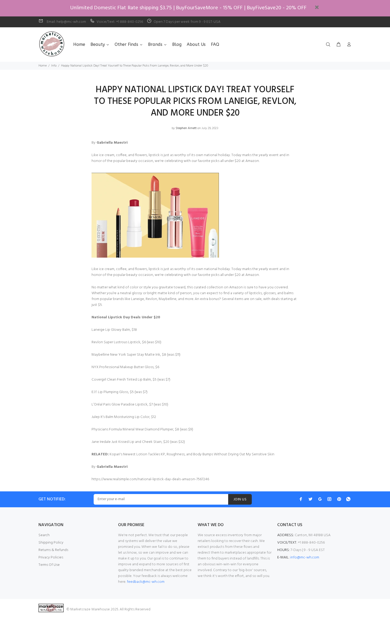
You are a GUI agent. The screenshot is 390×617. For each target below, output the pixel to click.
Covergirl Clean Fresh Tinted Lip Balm (121, 380)
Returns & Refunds (53, 550)
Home (42, 65)
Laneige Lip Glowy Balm (111, 330)
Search (44, 535)
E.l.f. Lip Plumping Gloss (110, 392)
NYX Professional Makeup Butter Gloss (123, 367)
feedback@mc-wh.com (145, 582)
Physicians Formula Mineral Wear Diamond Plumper (132, 429)
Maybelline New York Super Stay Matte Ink (126, 355)
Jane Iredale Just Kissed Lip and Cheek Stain (127, 442)
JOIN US (239, 499)
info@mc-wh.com (304, 557)
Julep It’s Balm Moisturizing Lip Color (120, 417)
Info (54, 65)
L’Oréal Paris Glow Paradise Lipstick (120, 405)
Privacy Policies (50, 557)
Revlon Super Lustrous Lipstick (116, 342)
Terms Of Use (49, 565)
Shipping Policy (50, 543)
